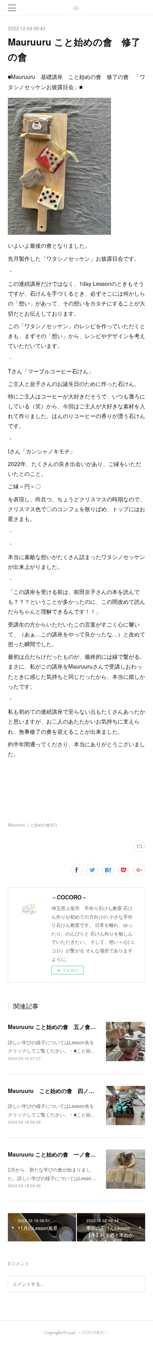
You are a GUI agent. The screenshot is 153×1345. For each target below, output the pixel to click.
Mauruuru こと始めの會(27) (32, 825)
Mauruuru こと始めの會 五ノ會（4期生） (61, 1027)
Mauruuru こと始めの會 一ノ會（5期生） (61, 1154)
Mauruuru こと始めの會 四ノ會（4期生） (63, 1091)
